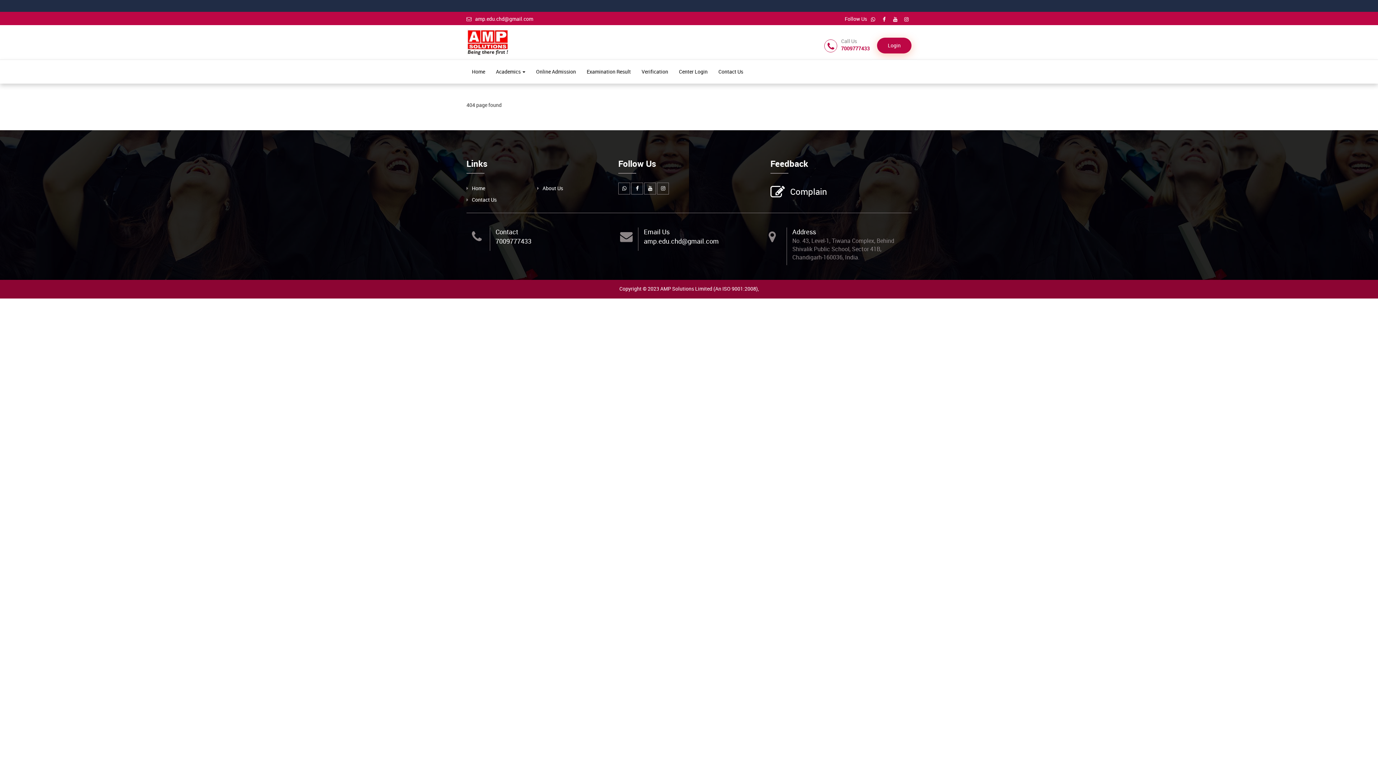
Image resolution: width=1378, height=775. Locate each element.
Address (804, 231)
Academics (509, 71)
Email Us (657, 231)
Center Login (693, 71)
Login (894, 45)
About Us (553, 188)
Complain (808, 191)
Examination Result (609, 71)
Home (478, 71)
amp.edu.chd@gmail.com (504, 18)
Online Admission (556, 71)
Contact (507, 231)
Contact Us (730, 71)
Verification (655, 71)
